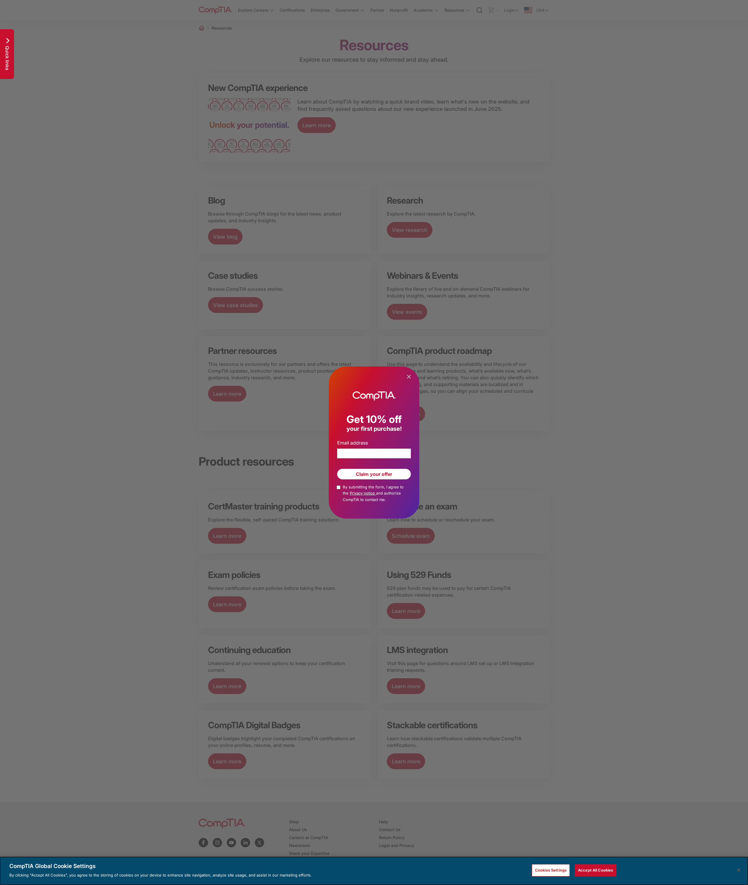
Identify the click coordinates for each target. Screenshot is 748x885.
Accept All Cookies (595, 870)
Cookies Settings (551, 870)
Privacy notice (363, 493)
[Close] (738, 870)
